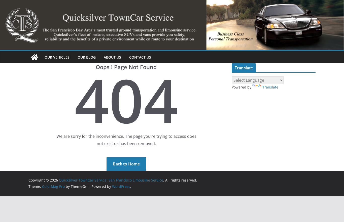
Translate (270, 87)
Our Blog (87, 57)
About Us (112, 57)
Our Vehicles (57, 57)
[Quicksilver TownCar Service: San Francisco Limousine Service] (34, 57)
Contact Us (140, 57)
